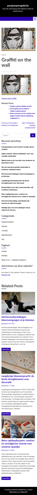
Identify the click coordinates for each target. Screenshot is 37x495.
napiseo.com (5, 275)
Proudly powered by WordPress (15, 490)
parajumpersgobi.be (18, 5)
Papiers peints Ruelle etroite (21, 106)
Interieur (3, 55)
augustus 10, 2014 (12, 71)
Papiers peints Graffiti (8, 98)
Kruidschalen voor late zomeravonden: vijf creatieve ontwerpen (17, 188)
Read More (6, 349)
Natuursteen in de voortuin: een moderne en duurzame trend (18, 162)
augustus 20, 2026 (8, 323)
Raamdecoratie (6, 235)
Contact (4, 251)
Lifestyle (4, 231)
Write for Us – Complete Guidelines (13, 260)
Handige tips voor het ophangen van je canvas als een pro (15, 209)
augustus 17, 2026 (8, 385)
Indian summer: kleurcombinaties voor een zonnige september (17, 155)
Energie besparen (7, 222)
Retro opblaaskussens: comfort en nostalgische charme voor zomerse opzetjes (18, 195)
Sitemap (4, 256)
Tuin (2, 239)
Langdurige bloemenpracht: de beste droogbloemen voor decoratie (15, 182)
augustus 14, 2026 (8, 450)
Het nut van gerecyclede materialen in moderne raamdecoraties (15, 168)
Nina (4, 71)
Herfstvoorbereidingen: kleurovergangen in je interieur (17, 175)
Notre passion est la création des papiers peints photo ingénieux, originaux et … (22, 116)
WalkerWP (24, 492)
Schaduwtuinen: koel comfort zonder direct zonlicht (17, 148)
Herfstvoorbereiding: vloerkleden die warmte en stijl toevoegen (15, 202)
